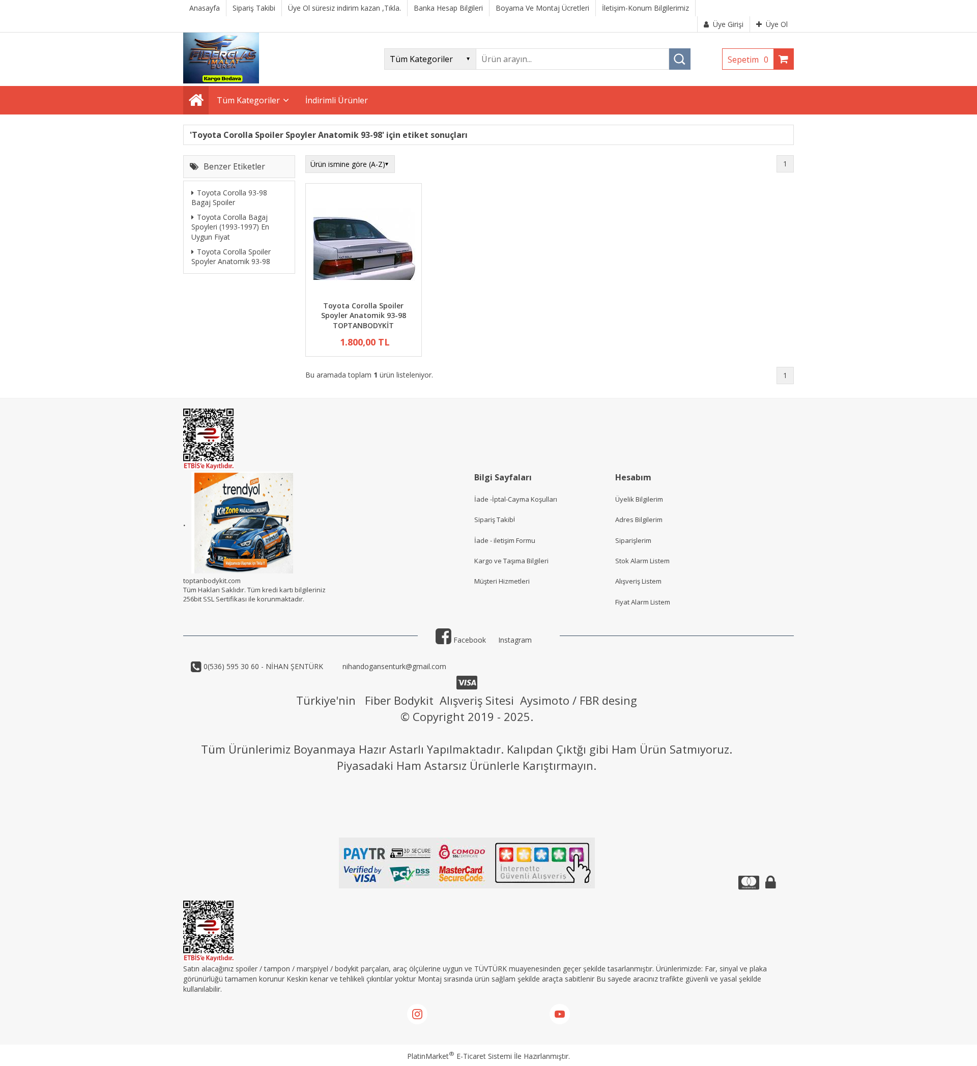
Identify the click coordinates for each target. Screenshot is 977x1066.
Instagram (515, 640)
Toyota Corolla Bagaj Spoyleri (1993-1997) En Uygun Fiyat (230, 227)
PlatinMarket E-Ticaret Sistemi (459, 1056)
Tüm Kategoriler (248, 100)
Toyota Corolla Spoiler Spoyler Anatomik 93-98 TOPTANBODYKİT (363, 315)
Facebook (468, 640)
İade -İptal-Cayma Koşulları (515, 499)
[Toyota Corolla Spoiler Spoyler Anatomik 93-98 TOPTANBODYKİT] (363, 243)
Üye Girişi (728, 24)
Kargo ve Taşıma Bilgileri (511, 560)
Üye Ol (777, 24)
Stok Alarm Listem (642, 560)
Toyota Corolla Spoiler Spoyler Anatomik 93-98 (231, 257)
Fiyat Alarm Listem (642, 602)
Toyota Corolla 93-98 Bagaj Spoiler (229, 198)
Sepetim (748, 59)
